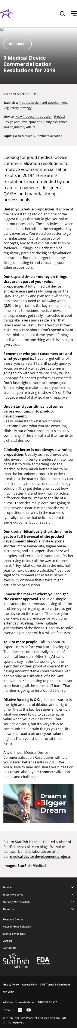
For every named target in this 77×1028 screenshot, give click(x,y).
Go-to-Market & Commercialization (37, 136)
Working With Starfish (16, 902)
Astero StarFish (27, 94)
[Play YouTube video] (38, 803)
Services (8, 887)
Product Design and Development (43, 103)
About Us (8, 909)
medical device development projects (40, 856)
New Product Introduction (33, 116)
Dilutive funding (16, 699)
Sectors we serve (13, 894)
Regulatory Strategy (17, 108)
